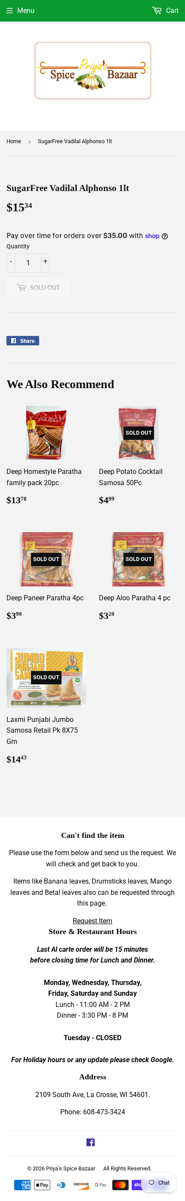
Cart (171, 10)
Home (13, 141)
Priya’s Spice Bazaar (70, 1168)
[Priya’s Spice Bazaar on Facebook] (90, 1143)
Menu (25, 10)
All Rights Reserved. (127, 1168)
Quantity (18, 246)
